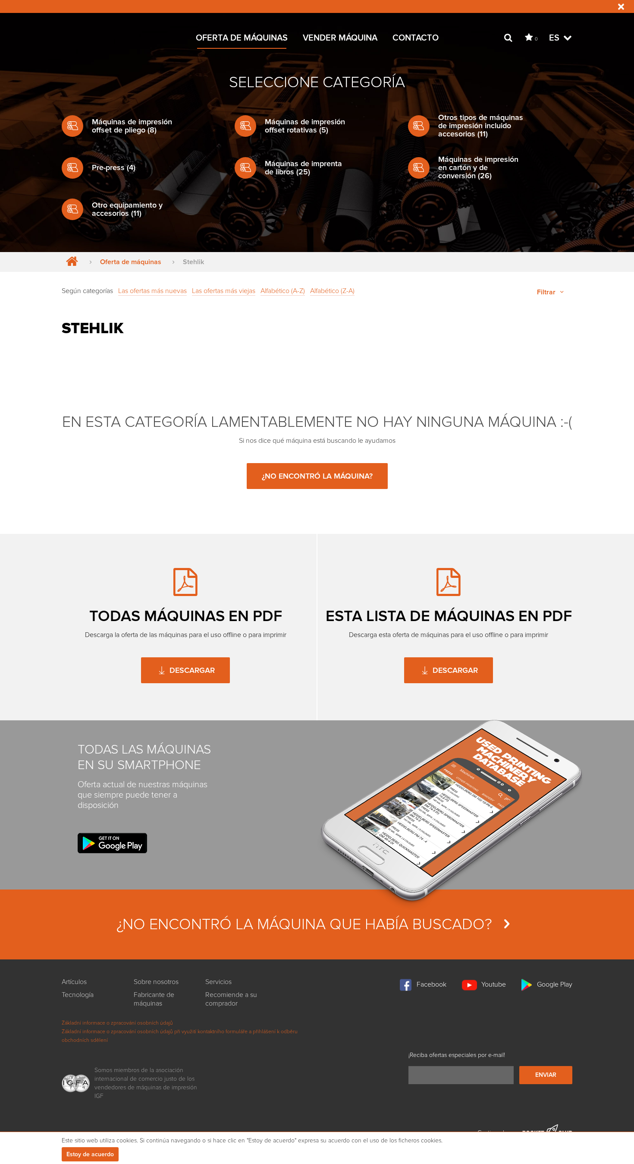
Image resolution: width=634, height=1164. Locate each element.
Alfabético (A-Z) (283, 291)
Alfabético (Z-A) (332, 291)
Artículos (74, 982)
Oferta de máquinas (242, 38)
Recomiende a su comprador (231, 999)
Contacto (415, 38)
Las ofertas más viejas (223, 291)
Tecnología (78, 995)
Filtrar (547, 292)
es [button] (555, 38)
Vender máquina (340, 38)
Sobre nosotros (156, 982)
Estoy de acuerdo (90, 1154)
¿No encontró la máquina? (317, 476)
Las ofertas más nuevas (152, 291)
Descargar (191, 670)
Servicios (218, 982)
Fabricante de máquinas (154, 999)
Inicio (70, 262)
